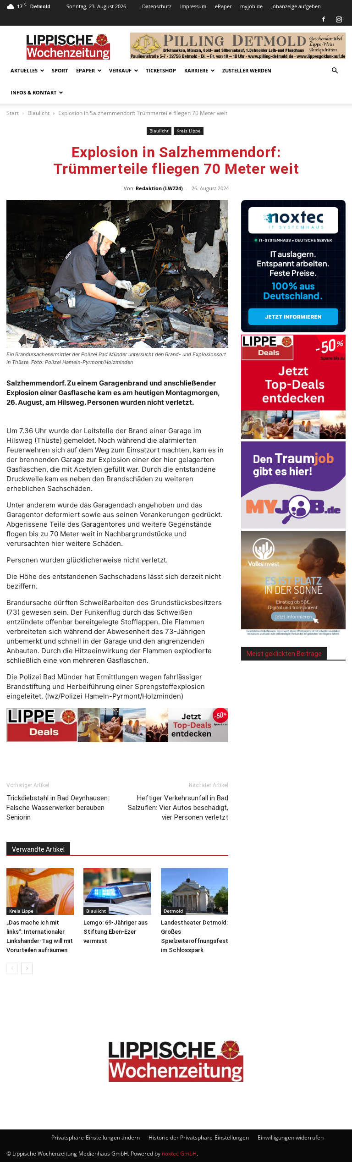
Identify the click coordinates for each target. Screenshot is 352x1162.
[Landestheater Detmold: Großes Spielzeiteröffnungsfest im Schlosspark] (194, 891)
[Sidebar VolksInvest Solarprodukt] (293, 632)
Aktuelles (24, 70)
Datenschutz (156, 6)
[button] (335, 70)
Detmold (173, 911)
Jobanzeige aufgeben (296, 6)
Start (12, 113)
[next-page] (27, 968)
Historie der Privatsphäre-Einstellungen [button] (198, 1137)
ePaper (223, 6)
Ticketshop (161, 70)
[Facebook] (323, 19)
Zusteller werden (246, 70)
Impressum (193, 6)
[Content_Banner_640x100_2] (117, 725)
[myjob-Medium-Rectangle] (293, 526)
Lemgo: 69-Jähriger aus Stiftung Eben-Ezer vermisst (115, 931)
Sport (60, 70)
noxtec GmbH (179, 1153)
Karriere (196, 70)
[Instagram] (339, 19)
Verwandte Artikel (38, 849)
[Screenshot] (293, 329)
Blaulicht (39, 113)
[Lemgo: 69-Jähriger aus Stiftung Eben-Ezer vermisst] (117, 891)
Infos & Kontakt (33, 92)
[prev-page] (12, 968)
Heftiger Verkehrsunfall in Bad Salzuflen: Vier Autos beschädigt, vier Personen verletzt (178, 807)
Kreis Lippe (188, 130)
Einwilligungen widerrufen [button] (291, 1137)
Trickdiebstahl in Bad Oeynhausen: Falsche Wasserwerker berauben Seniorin (57, 807)
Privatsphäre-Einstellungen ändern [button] (95, 1137)
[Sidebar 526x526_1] (293, 436)
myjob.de (251, 6)
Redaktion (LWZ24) (159, 188)
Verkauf (120, 70)
